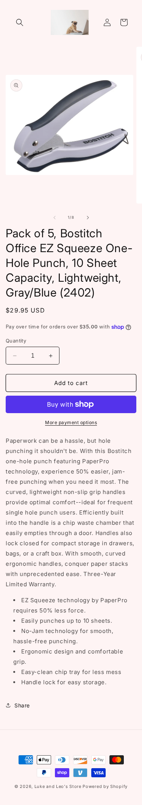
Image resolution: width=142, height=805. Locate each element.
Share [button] (22, 705)
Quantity (16, 341)
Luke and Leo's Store (57, 786)
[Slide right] (88, 217)
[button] (19, 22)
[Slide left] (54, 217)
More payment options (71, 422)
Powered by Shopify (105, 786)
